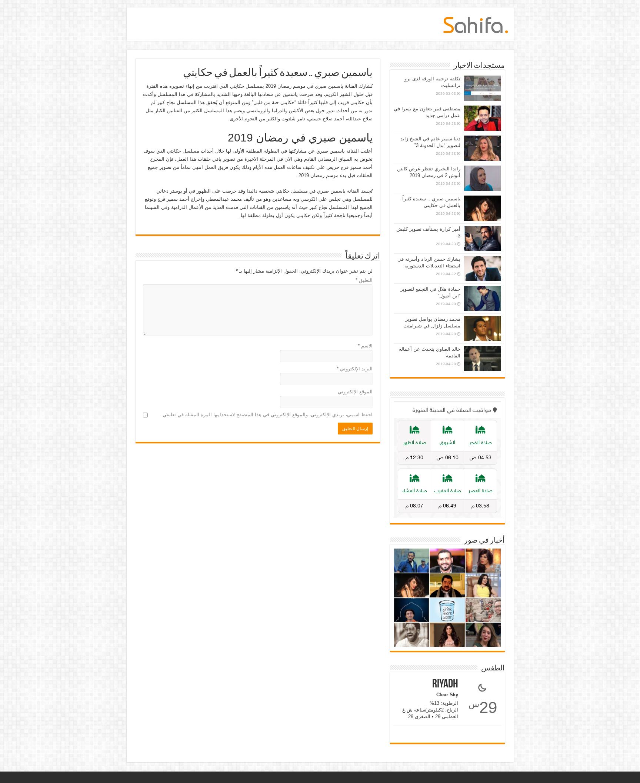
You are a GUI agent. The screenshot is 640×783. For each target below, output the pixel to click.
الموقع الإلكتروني (355, 391)
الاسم (365, 346)
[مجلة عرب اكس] (475, 24)
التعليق (364, 280)
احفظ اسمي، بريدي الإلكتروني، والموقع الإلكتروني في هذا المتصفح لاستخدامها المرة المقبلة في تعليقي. (267, 414)
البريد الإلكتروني (355, 368)
